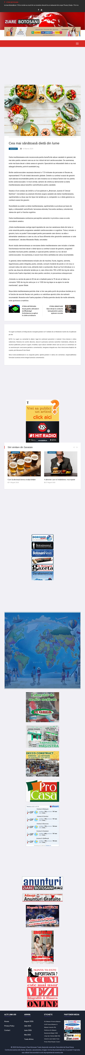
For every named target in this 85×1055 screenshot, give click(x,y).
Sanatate (13, 148)
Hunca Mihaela (52, 1024)
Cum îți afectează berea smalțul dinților (22, 480)
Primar (46, 1042)
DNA (56, 1033)
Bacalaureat (47, 1033)
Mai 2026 (27, 1035)
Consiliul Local (48, 1039)
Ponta (49, 1042)
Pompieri (53, 1042)
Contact (7, 1030)
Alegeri (53, 1033)
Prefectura (47, 1030)
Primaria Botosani (56, 1021)
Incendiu (51, 1027)
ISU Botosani (47, 1021)
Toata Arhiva (28, 1039)
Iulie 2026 (27, 1026)
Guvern (58, 1042)
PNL (55, 1027)
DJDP (45, 1024)
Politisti (52, 1036)
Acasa (6, 1021)
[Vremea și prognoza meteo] (54, 806)
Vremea (29, 806)
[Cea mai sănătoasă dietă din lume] (42, 110)
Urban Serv (47, 1036)
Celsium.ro (48, 845)
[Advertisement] (42, 64)
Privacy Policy (9, 1026)
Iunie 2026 (28, 1030)
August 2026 (28, 1021)
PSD (59, 1036)
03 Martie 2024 (28, 149)
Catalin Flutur (55, 1039)
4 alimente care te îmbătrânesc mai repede (59, 480)
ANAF (56, 1036)
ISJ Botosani (53, 1030)
